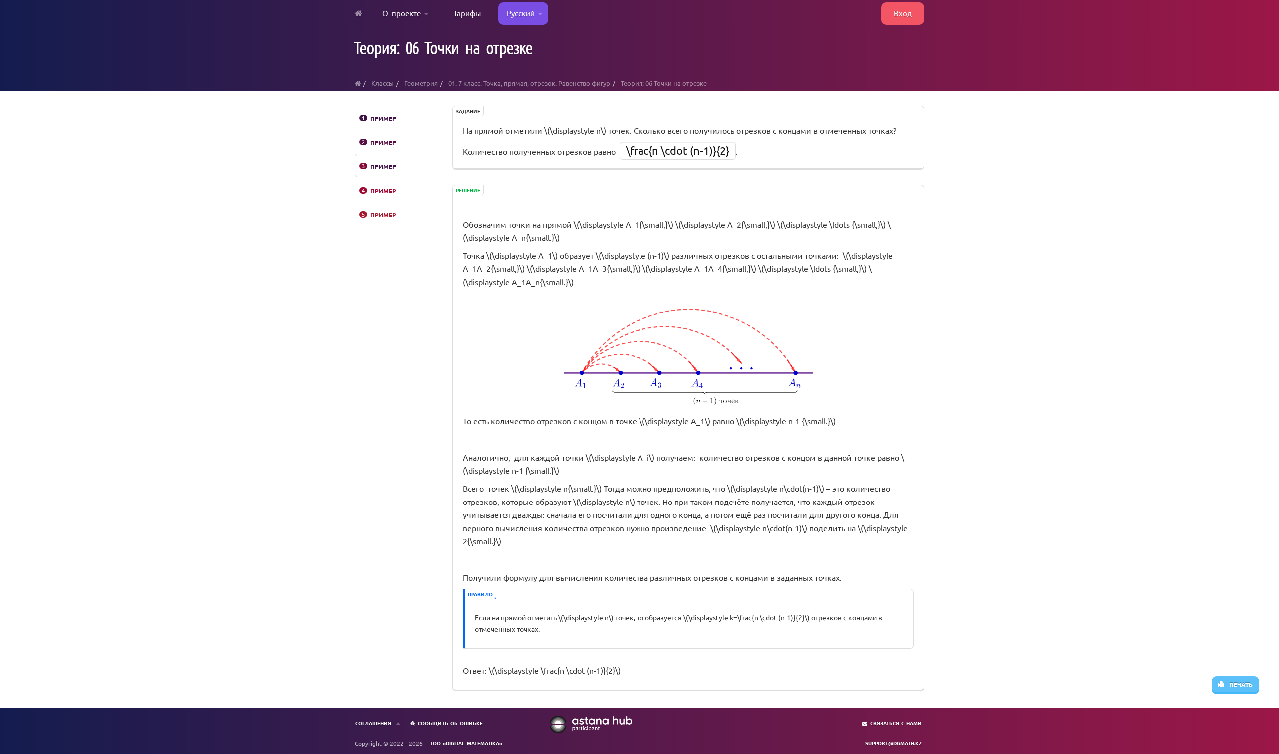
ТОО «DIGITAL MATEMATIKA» (466, 743)
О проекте (403, 13)
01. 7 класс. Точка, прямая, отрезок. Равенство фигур (529, 83)
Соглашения (373, 723)
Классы (382, 83)
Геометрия (421, 83)
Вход (903, 13)
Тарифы (467, 13)
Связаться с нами (896, 723)
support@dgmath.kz (893, 743)
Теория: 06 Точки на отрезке (664, 83)
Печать (1238, 684)
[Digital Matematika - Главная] (358, 13)
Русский (519, 13)
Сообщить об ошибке (450, 723)
